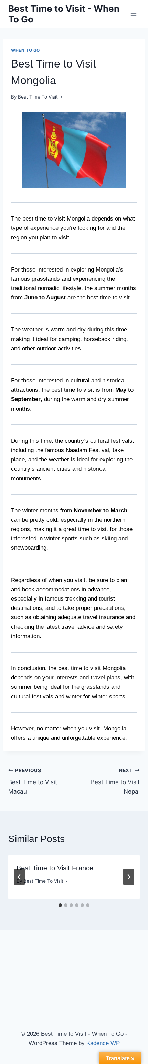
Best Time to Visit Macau (32, 781)
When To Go (25, 50)
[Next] (128, 877)
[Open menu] (133, 13)
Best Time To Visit (38, 97)
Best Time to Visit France (55, 868)
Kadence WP (103, 1043)
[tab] (60, 905)
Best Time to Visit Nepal (115, 781)
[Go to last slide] (19, 877)
